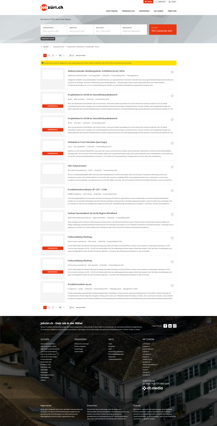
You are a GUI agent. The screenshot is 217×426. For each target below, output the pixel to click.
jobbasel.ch (146, 343)
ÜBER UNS (172, 11)
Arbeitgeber (45, 377)
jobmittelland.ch (148, 349)
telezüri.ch (146, 372)
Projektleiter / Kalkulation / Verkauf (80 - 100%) (83, 47)
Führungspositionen (47, 375)
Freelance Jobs (46, 364)
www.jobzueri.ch (58, 47)
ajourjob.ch (146, 362)
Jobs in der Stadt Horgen (49, 356)
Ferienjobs (44, 372)
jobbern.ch (146, 346)
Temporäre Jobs (46, 362)
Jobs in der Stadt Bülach (49, 351)
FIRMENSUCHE (128, 11)
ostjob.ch (146, 351)
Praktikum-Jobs (46, 367)
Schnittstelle (78, 351)
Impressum (112, 356)
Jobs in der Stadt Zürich (48, 346)
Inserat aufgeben (80, 346)
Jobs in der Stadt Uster (48, 354)
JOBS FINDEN (111, 11)
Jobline (43, 380)
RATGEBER (158, 11)
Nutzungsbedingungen (116, 354)
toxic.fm (145, 369)
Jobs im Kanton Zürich (48, 343)
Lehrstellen (44, 369)
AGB (110, 349)
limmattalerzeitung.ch (150, 364)
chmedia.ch (146, 375)
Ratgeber (111, 346)
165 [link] (60, 55)
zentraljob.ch (147, 354)
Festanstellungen (46, 359)
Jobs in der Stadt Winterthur (50, 349)
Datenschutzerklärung (115, 351)
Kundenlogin (78, 349)
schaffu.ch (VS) (147, 359)
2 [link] (48, 55)
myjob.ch (146, 356)
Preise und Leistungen (81, 343)
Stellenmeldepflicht (115, 359)
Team (110, 343)
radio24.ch (146, 367)
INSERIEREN (144, 11)
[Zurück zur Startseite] (153, 389)
